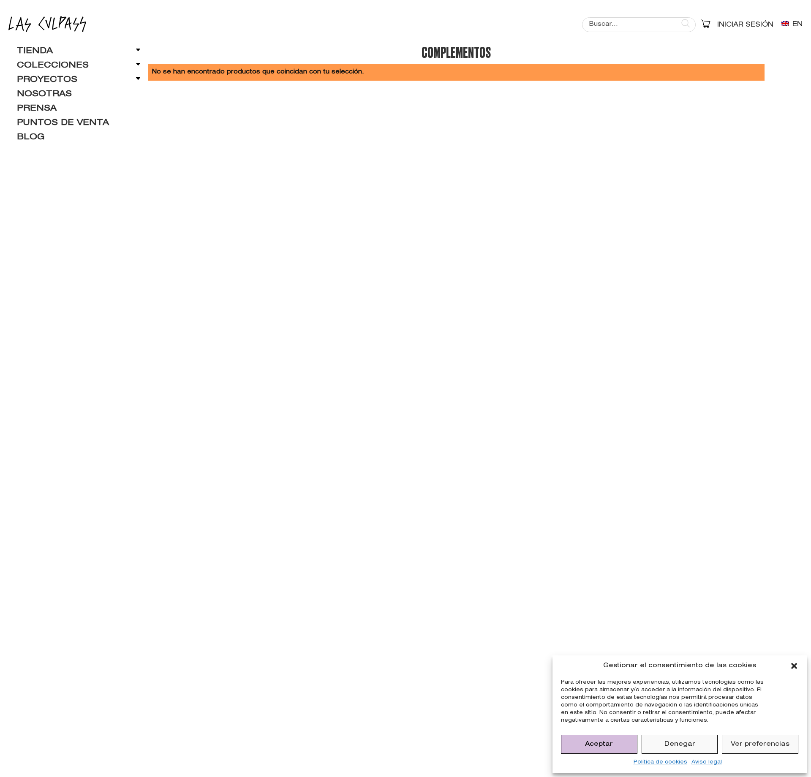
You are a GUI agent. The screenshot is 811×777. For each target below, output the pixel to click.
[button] (794, 666)
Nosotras (44, 94)
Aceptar (599, 744)
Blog (30, 137)
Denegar (679, 744)
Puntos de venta (63, 123)
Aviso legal (706, 762)
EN (796, 25)
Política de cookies (660, 762)
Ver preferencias (760, 744)
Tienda (35, 51)
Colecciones (53, 66)
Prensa (37, 109)
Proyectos (47, 80)
